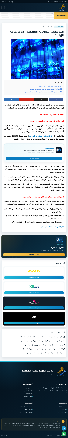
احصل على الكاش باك (34, 254)
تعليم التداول (28, 394)
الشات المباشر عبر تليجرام (26, 409)
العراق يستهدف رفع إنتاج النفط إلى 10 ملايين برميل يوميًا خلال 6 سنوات (44, 344)
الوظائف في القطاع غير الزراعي (41, 136)
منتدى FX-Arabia (61, 407)
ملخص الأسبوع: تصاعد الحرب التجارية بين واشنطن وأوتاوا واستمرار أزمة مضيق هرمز (41, 340)
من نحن (64, 409)
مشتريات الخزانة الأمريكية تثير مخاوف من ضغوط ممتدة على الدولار (45, 352)
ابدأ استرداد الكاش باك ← (34, 158)
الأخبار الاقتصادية (27, 391)
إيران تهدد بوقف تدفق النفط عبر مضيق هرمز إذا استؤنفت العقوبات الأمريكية (42, 337)
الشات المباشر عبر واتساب (25, 412)
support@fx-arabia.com (26, 407)
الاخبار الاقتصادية (59, 27)
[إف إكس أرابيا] (62, 8)
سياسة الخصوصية (61, 412)
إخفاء (52, 83)
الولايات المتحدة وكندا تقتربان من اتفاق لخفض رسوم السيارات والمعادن (44, 348)
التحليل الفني (29, 388)
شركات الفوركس (27, 396)
